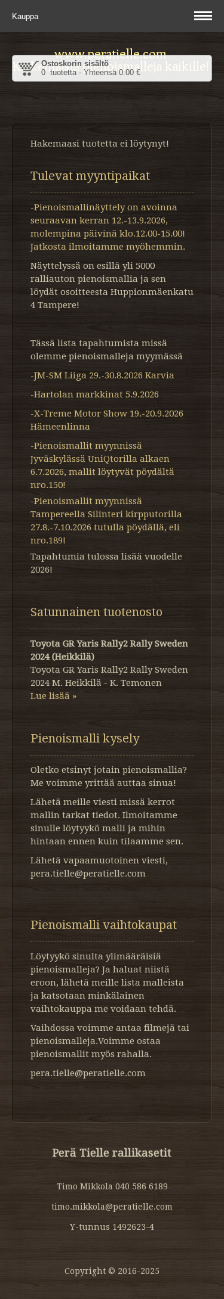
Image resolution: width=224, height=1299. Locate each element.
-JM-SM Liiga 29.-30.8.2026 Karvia (102, 375)
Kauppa (26, 16)
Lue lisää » (53, 696)
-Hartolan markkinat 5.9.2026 (94, 394)
